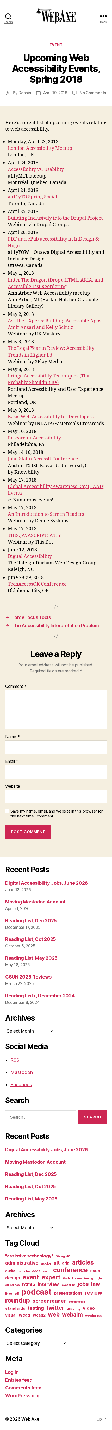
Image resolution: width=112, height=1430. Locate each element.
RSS (14, 1060)
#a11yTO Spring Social (32, 197)
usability (73, 1309)
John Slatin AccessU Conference (43, 459)
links (8, 1293)
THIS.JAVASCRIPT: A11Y (34, 536)
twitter (55, 1307)
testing (36, 1308)
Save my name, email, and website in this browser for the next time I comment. (56, 814)
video (89, 1308)
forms (77, 1278)
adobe (46, 1263)
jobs (83, 1284)
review (93, 1292)
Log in (11, 1372)
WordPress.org (22, 1395)
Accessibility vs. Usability (36, 170)
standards (15, 1308)
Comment (16, 686)
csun (95, 1270)
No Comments (93, 92)
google (96, 1278)
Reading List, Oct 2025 (30, 939)
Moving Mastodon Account (35, 902)
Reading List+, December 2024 (39, 995)
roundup (17, 1300)
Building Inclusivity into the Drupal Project (55, 218)
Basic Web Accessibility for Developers (51, 417)
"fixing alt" (63, 1256)
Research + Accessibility (34, 438)
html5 (28, 1284)
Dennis (24, 92)
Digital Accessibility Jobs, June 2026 (46, 883)
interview (48, 1284)
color (47, 1271)
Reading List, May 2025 (31, 958)
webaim (72, 1314)
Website (12, 786)
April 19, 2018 (55, 92)
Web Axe (30, 1419)
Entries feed (19, 1380)
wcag (24, 1315)
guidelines (12, 1285)
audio (10, 1271)
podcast (36, 1291)
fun (86, 1278)
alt (56, 1263)
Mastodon (21, 1072)
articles (83, 1262)
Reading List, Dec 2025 (31, 920)
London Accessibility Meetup (40, 148)
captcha (23, 1271)
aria (65, 1263)
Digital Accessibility (30, 556)
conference (70, 1270)
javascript (68, 1285)
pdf (16, 1293)
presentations (68, 1293)
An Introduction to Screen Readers (46, 514)
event (56, 45)
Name (12, 737)
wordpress (93, 1315)
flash (66, 1278)
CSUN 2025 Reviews (28, 977)
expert (51, 1277)
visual (10, 1315)
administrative (21, 1263)
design (12, 1277)
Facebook (21, 1084)
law (95, 1284)
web (53, 1314)
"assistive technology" (29, 1256)
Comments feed (23, 1388)
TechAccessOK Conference (37, 584)
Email (11, 761)
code (36, 1271)
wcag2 (39, 1315)
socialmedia (76, 1301)
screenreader (49, 1301)
